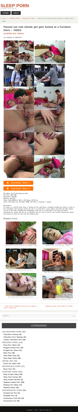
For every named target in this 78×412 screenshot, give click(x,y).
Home (4, 18)
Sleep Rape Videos (10, 358)
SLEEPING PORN (14, 18)
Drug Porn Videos (10, 345)
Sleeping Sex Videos (29, 18)
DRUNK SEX (7, 361)
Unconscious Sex (9, 401)
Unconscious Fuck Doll (12, 398)
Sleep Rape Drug (9, 355)
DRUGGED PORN (10, 342)
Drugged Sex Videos (11, 350)
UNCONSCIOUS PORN (12, 390)
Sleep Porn (15, 5)
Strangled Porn (9, 395)
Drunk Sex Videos (10, 363)
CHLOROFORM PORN (11, 332)
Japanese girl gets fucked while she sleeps (59, 306)
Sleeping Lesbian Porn (11, 382)
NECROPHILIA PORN (11, 366)
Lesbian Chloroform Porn (12, 340)
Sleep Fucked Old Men (11, 379)
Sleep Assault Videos (11, 374)
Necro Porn (7, 369)
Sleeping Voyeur (9, 387)
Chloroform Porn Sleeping (13, 337)
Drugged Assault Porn (11, 347)
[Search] (74, 316)
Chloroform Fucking (10, 334)
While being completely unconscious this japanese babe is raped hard (20, 307)
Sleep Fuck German (10, 377)
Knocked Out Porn (10, 393)
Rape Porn (7, 353)
